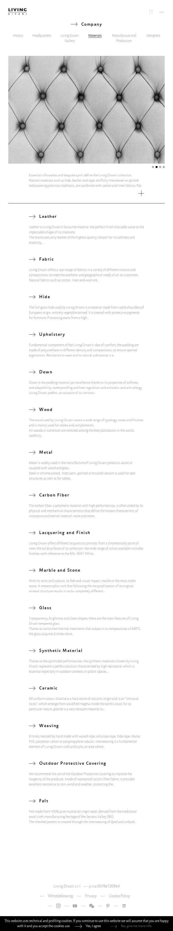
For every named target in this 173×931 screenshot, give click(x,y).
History (18, 36)
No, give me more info (136, 926)
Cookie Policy (119, 896)
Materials (95, 36)
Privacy (91, 896)
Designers (153, 36)
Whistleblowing (60, 896)
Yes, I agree (93, 926)
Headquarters (41, 36)
